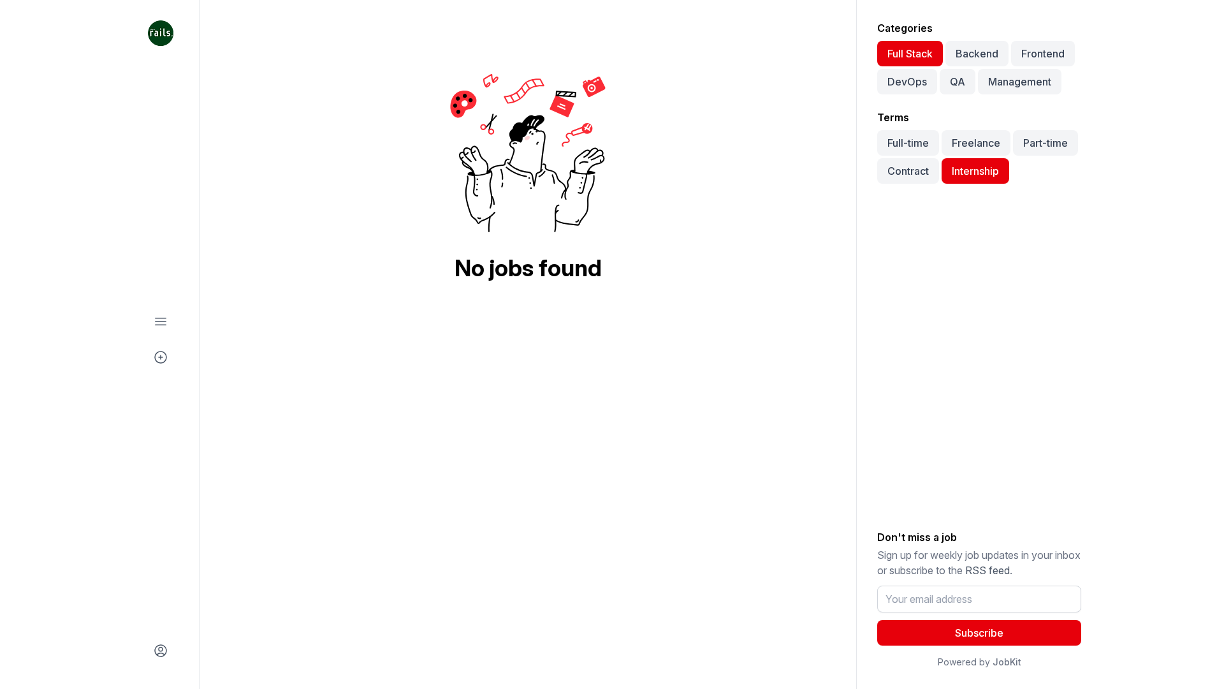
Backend (977, 53)
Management (1019, 81)
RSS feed (987, 570)
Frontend (1043, 53)
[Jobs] (160, 321)
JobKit (1007, 661)
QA (957, 81)
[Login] (160, 651)
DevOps (907, 81)
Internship (975, 171)
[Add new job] (160, 357)
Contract (908, 171)
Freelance (976, 143)
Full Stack (910, 53)
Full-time (908, 143)
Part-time (1045, 143)
